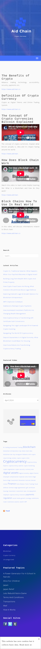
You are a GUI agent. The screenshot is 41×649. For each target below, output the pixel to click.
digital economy (24, 473)
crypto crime (25, 458)
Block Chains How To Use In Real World (19, 203)
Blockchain (7, 551)
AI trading (6, 447)
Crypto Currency (9, 555)
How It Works (9, 609)
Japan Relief (8, 589)
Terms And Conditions (13, 597)
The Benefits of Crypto (16, 77)
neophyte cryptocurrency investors (14, 495)
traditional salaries (13, 502)
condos (14, 458)
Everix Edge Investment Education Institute (17, 480)
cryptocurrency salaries (16, 466)
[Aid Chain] (21, 26)
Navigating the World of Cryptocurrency (18, 333)
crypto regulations (9, 469)
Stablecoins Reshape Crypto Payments (17, 306)
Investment (12, 491)
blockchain (29, 446)
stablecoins (35, 498)
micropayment (31, 491)
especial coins (23, 477)
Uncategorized (8, 559)
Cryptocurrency (15, 461)
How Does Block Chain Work (20, 162)
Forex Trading (29, 484)
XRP (25, 502)
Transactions (9, 601)
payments (30, 494)
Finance (12, 483)
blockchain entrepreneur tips (12, 451)
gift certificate (30, 487)
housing (5, 491)
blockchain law (7, 454)
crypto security (20, 469)
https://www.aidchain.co (11, 89)
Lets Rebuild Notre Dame (15, 593)
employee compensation (11, 477)
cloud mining (7, 458)
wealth (22, 502)
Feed (8, 511)
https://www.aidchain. (10, 154)
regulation (7, 498)
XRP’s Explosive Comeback (13, 302)
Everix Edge (32, 477)
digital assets (11, 472)
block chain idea (27, 451)
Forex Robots (20, 484)
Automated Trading (16, 447)
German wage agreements (17, 487)
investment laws (21, 491)
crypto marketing (29, 466)
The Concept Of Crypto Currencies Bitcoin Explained (17, 119)
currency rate (29, 469)
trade (5, 502)
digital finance (34, 473)
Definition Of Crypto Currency (20, 97)
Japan (5, 585)
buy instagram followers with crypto (24, 454)
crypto (19, 458)
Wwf (5, 605)
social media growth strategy (22, 498)
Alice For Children (11, 581)
